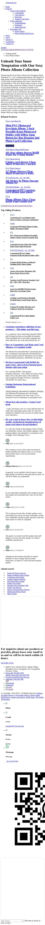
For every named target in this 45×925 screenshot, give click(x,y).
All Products (5, 699)
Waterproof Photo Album (16, 592)
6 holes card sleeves (18, 697)
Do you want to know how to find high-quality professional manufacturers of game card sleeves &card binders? (24, 422)
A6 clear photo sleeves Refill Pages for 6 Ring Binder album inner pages (22, 154)
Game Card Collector (18, 11)
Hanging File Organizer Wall (17, 585)
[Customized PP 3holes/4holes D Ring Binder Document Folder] (12, 224)
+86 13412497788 (12, 761)
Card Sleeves (19, 15)
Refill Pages (30, 697)
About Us (9, 40)
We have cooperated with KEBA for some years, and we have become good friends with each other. (24, 364)
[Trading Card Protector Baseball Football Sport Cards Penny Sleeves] (12, 295)
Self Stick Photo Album (15, 581)
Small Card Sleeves (14, 588)
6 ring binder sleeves (21, 695)
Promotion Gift (15, 29)
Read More (10, 146)
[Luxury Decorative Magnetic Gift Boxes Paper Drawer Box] (12, 268)
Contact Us (10, 44)
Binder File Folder (14, 583)
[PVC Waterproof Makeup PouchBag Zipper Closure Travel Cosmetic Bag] (11, 232)
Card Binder (19, 13)
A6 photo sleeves (7, 695)
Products (9, 9)
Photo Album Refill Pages (24, 33)
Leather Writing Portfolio (16, 579)
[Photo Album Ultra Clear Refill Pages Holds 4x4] (8, 196)
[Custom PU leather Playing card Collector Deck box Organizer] (13, 304)
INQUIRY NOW (7, 663)
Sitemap (39, 693)
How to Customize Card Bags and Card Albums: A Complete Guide (24, 345)
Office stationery (16, 21)
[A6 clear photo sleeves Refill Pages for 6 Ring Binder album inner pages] (17, 150)
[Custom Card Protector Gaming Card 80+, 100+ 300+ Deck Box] (11, 277)
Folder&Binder (20, 23)
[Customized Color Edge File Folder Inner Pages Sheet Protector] (12, 241)
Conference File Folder (15, 577)
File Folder (40, 697)
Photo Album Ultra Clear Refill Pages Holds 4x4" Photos (21, 201)
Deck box (18, 17)
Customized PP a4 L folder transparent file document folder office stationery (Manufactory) (24, 255)
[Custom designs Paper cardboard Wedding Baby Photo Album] (11, 259)
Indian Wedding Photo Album (18, 575)
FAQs (8, 38)
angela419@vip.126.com (15, 726)
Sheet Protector (20, 27)
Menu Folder (12, 594)
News (8, 35)
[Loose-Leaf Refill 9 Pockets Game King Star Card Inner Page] (12, 286)
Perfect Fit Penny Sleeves (16, 573)
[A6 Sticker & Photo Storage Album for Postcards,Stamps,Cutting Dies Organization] (18, 178)
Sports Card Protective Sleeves (18, 590)
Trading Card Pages (22, 19)
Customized (10, 42)
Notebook (18, 25)
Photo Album (19, 31)
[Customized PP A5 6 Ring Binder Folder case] (11, 313)
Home (8, 7)
